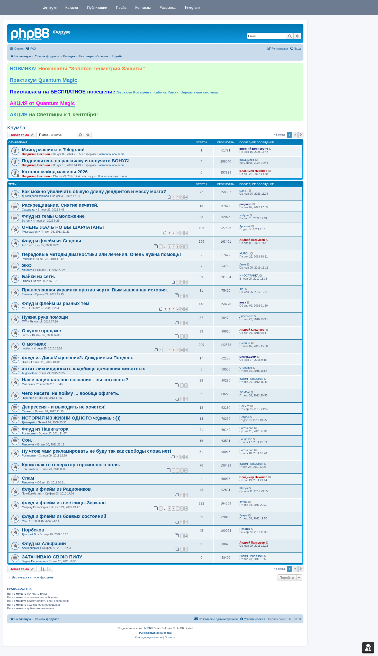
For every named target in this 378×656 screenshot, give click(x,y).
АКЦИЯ (54, 114)
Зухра (243, 501)
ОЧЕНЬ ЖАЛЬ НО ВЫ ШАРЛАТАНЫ (63, 227)
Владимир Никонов (36, 154)
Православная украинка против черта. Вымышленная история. (95, 289)
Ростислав (29, 433)
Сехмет (27, 411)
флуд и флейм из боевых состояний (64, 516)
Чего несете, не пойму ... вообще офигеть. (70, 393)
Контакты (142, 7)
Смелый (244, 343)
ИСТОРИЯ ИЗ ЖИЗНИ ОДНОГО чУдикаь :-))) (71, 418)
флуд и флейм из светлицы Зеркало (64, 502)
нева (242, 302)
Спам (28, 478)
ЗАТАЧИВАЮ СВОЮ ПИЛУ (52, 556)
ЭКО (27, 265)
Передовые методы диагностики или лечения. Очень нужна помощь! (101, 254)
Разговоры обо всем (110, 154)
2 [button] (295, 134)
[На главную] (30, 33)
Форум (49, 7)
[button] (300, 135)
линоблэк (28, 269)
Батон (26, 220)
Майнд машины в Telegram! (53, 149)
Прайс (121, 7)
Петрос (244, 417)
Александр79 (30, 547)
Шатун (243, 488)
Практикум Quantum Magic (43, 80)
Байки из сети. (38, 276)
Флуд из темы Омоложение (53, 216)
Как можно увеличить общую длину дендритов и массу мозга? (94, 191)
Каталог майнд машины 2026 (55, 171)
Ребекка (27, 258)
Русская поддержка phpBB (155, 632)
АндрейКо (28, 373)
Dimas (26, 280)
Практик (244, 528)
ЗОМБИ (244, 392)
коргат (243, 190)
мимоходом (247, 356)
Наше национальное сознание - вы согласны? (75, 379)
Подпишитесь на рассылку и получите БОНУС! (76, 160)
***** (24, 321)
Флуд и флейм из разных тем (55, 303)
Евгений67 (28, 469)
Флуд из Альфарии (44, 543)
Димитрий (28, 422)
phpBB (147, 628)
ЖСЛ (25, 245)
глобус (26, 348)
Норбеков (33, 530)
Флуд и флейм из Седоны (51, 240)
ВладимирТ (246, 159)
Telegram (191, 7)
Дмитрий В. (29, 534)
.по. (241, 288)
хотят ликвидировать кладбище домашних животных (83, 368)
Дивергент (246, 316)
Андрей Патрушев (252, 239)
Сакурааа (28, 209)
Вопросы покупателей (112, 176)
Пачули (27, 397)
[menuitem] (31, 48)
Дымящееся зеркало (35, 195)
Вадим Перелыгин (251, 378)
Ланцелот (28, 444)
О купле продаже (41, 330)
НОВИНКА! (77, 68)
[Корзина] (368, 647)
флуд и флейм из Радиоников (56, 489)
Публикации (96, 7)
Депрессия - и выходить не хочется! (64, 407)
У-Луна (244, 215)
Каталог (71, 7)
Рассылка (167, 7)
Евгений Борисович (253, 148)
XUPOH (244, 253)
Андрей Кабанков (252, 329)
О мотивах (34, 344)
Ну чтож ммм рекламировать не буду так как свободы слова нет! (96, 451)
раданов (245, 204)
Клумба (16, 127)
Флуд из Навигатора (45, 429)
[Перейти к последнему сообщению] (270, 148)
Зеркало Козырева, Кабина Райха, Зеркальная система (167, 92)
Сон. (27, 440)
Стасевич (245, 367)
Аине (242, 264)
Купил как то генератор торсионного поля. (71, 464)
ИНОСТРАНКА (248, 275)
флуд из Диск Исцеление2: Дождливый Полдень (77, 357)
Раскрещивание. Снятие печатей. (60, 205)
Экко (25, 362)
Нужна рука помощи (45, 317)
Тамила (27, 294)
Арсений (244, 226)
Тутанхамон (30, 231)
